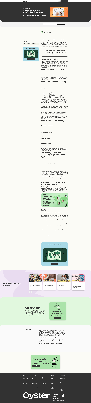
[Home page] (38, 396)
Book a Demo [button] (64, 1)
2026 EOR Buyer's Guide (44, 384)
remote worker (44, 129)
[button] (34, 1)
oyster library (25, 8)
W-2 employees (44, 67)
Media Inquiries (61, 390)
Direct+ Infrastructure (34, 383)
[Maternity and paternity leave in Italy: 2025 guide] (61, 289)
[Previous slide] (29, 292)
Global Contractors (25, 378)
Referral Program (53, 384)
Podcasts (43, 379)
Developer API (34, 379)
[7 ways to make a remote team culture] (32, 289)
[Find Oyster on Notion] (59, 398)
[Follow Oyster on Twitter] (60, 398)
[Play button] (31, 54)
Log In (56, 1)
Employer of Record (25, 377)
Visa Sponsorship (25, 382)
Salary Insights (25, 383)
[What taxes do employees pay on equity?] (46, 289)
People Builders (43, 382)
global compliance (57, 189)
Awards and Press (53, 389)
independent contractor (64, 128)
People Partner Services (26, 379)
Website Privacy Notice (62, 378)
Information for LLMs (53, 388)
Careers (52, 379)
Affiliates (52, 383)
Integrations (33, 378)
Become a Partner (53, 382)
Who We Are (52, 377)
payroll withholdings (64, 144)
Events (42, 378)
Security (52, 387)
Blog (42, 377)
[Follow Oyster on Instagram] (55, 398)
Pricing (33, 377)
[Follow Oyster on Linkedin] (57, 398)
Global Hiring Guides (34, 384)
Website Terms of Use (62, 379)
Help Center (61, 389)
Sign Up (59, 1)
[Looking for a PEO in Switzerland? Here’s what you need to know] (75, 289)
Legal (29, 8)
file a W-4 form (47, 144)
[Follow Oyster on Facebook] (53, 398)
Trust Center (61, 377)
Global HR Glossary (44, 383)
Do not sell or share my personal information (63, 382)
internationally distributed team (55, 187)
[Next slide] (31, 292)
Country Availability (34, 382)
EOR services (61, 188)
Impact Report (52, 378)
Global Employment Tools (35, 387)
